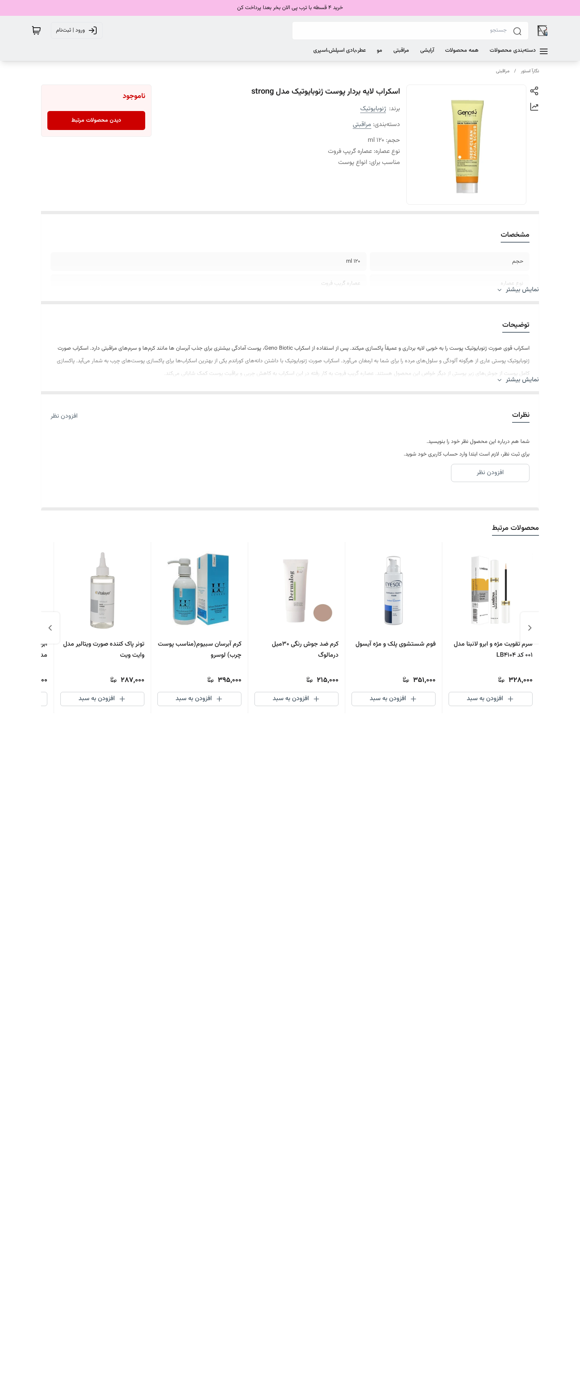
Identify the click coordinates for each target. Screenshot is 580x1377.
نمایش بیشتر (522, 290)
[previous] (529, 628)
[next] (50, 628)
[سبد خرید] (36, 30)
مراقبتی (502, 71)
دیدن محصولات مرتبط (96, 120)
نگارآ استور (530, 71)
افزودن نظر (64, 416)
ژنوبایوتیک (373, 109)
